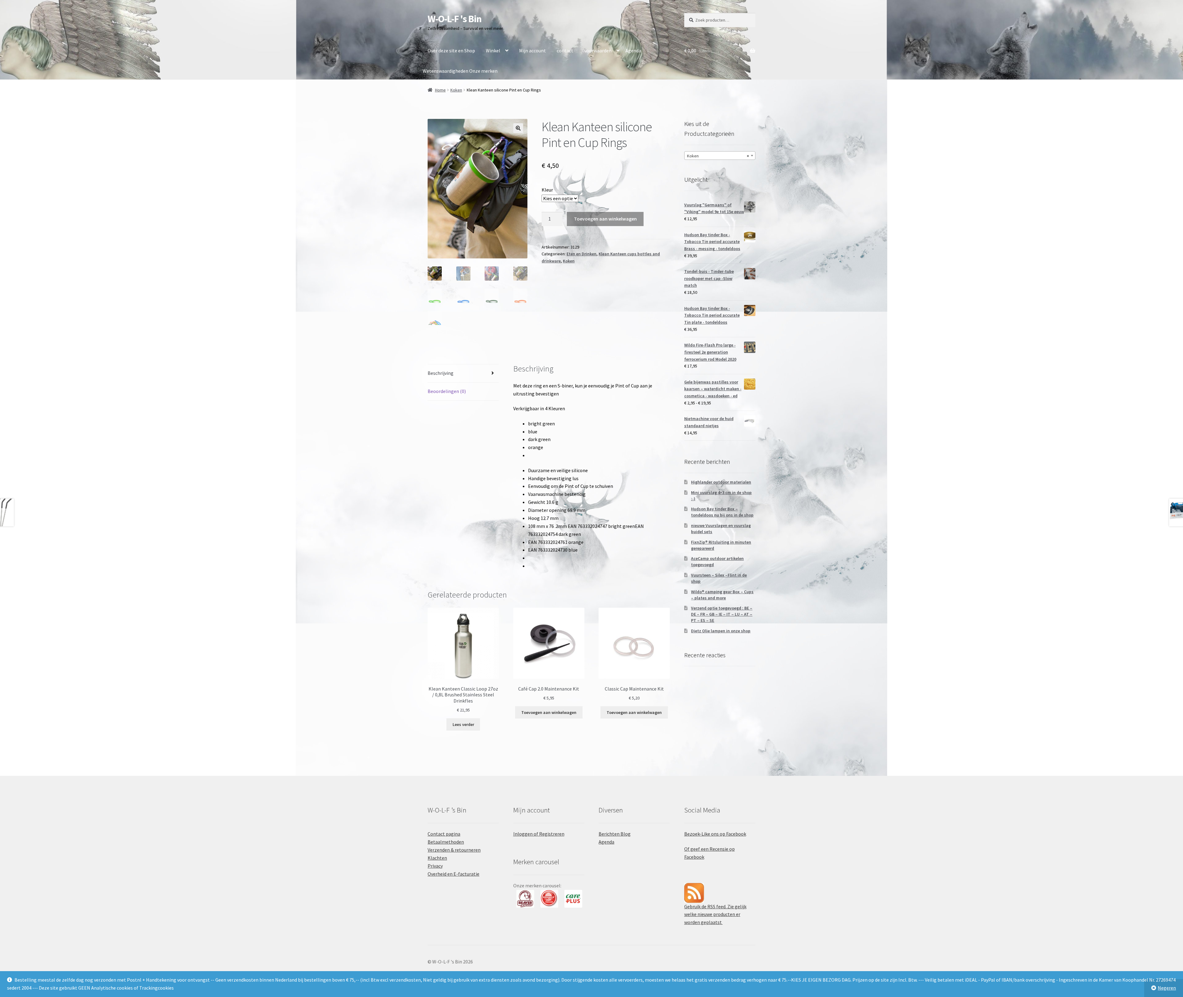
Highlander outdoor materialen (721, 482)
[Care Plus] (549, 899)
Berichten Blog (615, 834)
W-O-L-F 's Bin (455, 19)
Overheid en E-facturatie (453, 874)
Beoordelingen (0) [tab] (447, 391)
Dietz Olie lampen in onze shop (720, 631)
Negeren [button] (1167, 988)
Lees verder (463, 724)
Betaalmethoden (446, 842)
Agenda (633, 50)
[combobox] (719, 155)
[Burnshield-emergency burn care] (525, 899)
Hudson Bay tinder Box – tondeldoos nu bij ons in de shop (722, 512)
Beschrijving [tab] (440, 373)
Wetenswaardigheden (445, 71)
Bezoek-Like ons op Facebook (715, 834)
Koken (456, 90)
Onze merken (483, 71)
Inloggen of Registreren (538, 834)
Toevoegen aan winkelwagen (605, 219)
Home (440, 90)
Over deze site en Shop (451, 50)
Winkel (493, 50)
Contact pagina (444, 834)
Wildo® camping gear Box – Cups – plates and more (722, 595)
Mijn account (532, 50)
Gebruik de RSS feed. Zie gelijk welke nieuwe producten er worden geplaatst (715, 914)
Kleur (547, 190)
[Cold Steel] (573, 899)
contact (565, 50)
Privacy (435, 866)
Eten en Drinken (581, 254)
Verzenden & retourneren (454, 850)
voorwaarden (598, 50)
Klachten (437, 858)
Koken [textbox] (718, 156)
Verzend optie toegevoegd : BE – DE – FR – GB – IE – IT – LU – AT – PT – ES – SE (721, 614)
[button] (518, 128)
